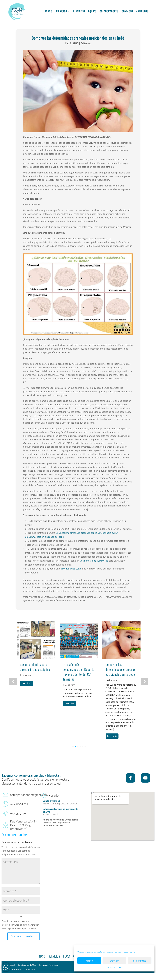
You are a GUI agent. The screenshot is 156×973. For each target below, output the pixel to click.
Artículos (142, 11)
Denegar (114, 960)
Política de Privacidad (48, 965)
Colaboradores (108, 11)
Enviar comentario (23, 936)
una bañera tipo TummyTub (94, 560)
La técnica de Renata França (118, 667)
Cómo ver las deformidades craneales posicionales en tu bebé (78, 669)
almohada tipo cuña (70, 568)
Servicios (61, 11)
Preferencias (139, 960)
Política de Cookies (114, 967)
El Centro (79, 11)
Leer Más (27, 703)
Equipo (92, 11)
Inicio (48, 11)
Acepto (89, 960)
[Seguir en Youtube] (145, 778)
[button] (144, 681)
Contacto (127, 11)
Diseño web (30, 969)
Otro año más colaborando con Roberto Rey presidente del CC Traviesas (36, 671)
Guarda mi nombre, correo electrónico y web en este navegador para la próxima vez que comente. (20, 925)
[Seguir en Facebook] (130, 778)
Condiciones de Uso (27, 965)
